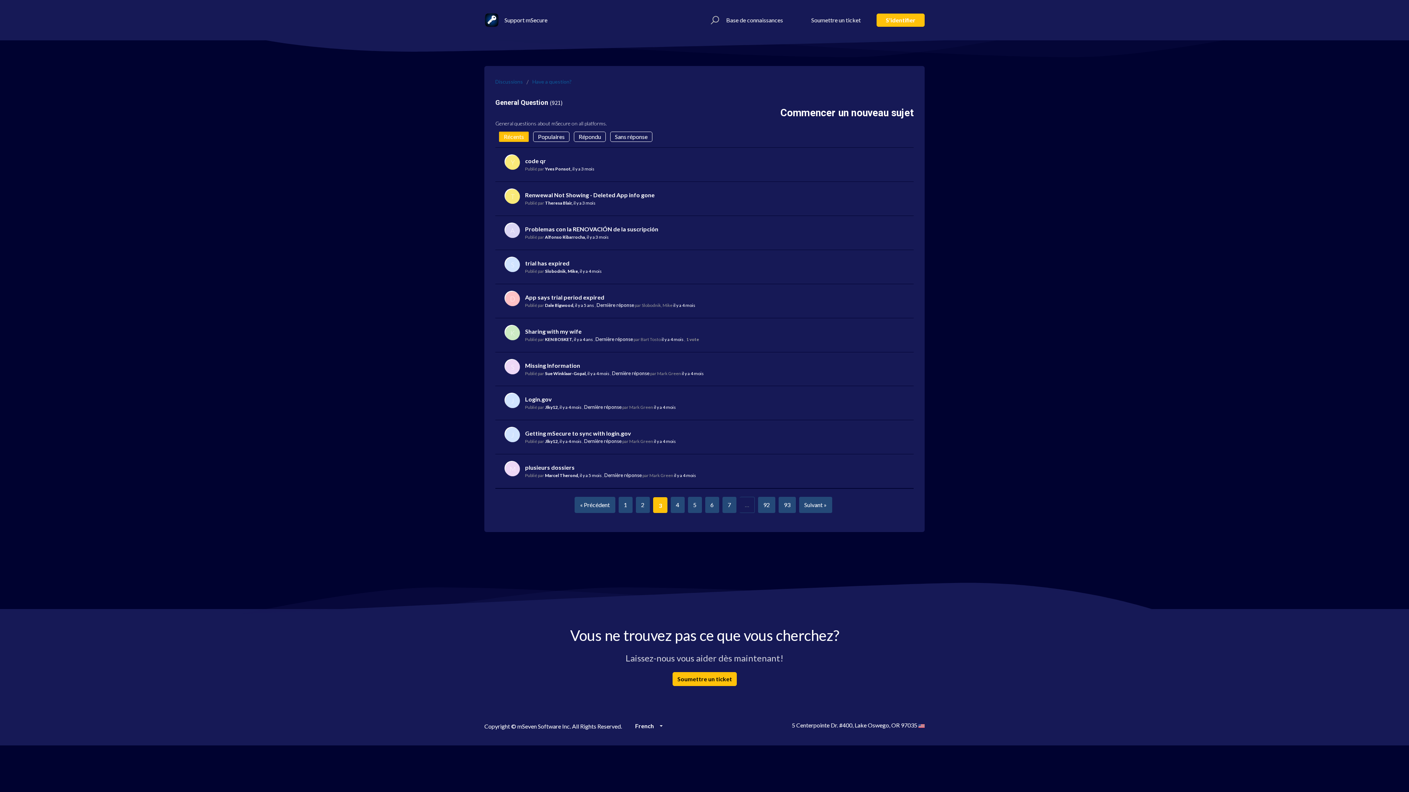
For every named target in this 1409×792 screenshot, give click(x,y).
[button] (714, 20)
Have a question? (552, 81)
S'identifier (900, 19)
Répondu (590, 136)
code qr (535, 160)
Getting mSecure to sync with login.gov (578, 433)
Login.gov (538, 399)
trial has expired (547, 263)
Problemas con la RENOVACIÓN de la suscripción (591, 228)
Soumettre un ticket (836, 19)
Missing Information (552, 365)
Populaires (551, 136)
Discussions (509, 81)
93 (787, 504)
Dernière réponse (615, 305)
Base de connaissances (754, 19)
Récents (514, 136)
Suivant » (815, 504)
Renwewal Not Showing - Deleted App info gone (590, 194)
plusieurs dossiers (550, 467)
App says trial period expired (564, 297)
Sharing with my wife (553, 331)
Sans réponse (631, 136)
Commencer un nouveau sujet (847, 113)
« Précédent (595, 504)
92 (766, 504)
